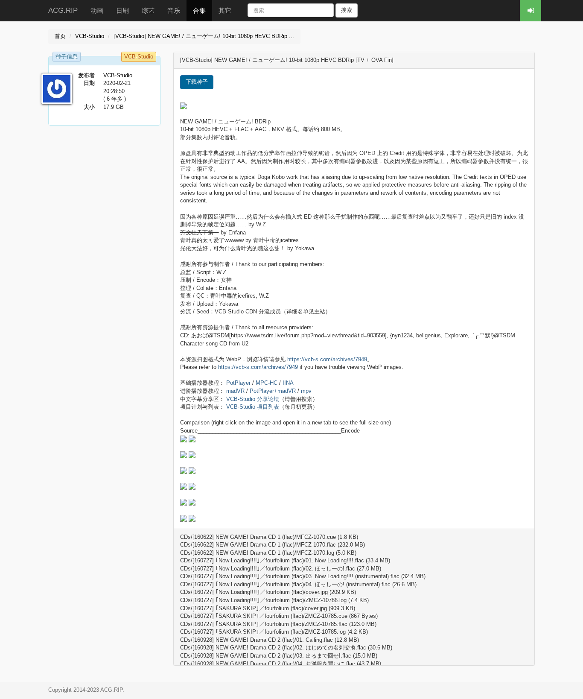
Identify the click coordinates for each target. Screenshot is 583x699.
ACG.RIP (63, 10)
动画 (96, 10)
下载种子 (197, 82)
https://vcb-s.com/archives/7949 (327, 359)
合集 (199, 10)
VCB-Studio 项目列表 (252, 407)
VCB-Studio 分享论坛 (252, 399)
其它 (225, 10)
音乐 (173, 10)
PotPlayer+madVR (273, 391)
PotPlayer (238, 383)
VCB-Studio (89, 36)
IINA (288, 383)
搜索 (346, 10)
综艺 (148, 10)
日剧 (122, 10)
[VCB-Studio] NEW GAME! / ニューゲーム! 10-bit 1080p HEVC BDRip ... (204, 36)
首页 (60, 36)
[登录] (530, 10)
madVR (235, 391)
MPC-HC (266, 383)
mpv (306, 391)
